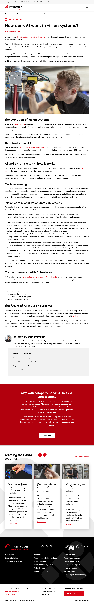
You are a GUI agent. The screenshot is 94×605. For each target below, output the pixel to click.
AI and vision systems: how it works (25, 362)
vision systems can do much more (32, 147)
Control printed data (71, 561)
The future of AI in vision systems (24, 370)
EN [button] (87, 2)
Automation (9, 554)
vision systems (19, 124)
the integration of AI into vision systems (32, 37)
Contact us (47, 435)
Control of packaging (72, 564)
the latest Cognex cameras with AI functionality (39, 277)
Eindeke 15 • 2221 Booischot (40, 2)
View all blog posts (82, 456)
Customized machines (13, 561)
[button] (39, 455)
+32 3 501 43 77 (24, 2)
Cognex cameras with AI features (24, 366)
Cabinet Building (11, 558)
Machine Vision (69, 571)
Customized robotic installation (46, 558)
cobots (75, 316)
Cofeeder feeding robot (43, 568)
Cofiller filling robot (41, 571)
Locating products (70, 568)
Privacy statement (48, 591)
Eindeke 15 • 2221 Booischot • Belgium (19, 589)
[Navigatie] (87, 7)
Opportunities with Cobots (44, 561)
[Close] (82, 594)
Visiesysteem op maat (72, 558)
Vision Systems (70, 554)
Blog (11, 14)
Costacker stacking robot (43, 564)
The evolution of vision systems (23, 358)
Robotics (37, 554)
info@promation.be (11, 2)
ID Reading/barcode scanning (75, 574)
